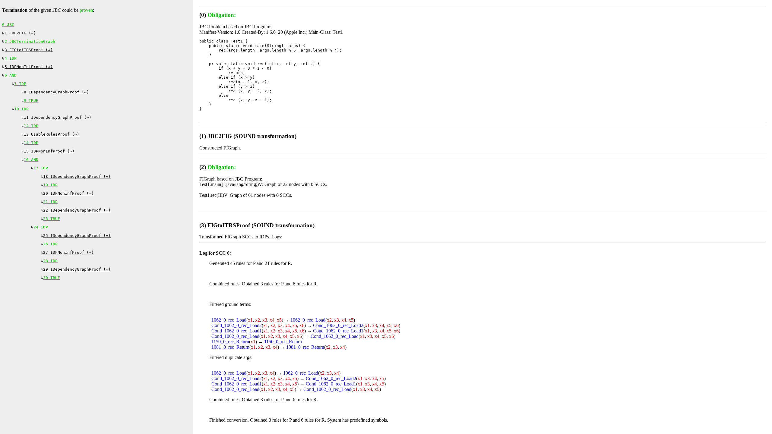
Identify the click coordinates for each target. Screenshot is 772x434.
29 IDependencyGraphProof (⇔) (77, 269)
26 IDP (50, 244)
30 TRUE (51, 277)
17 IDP (40, 168)
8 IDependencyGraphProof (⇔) (56, 92)
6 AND (11, 75)
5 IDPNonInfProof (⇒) (29, 66)
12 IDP (31, 126)
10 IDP (21, 109)
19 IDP (50, 185)
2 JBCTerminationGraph (30, 41)
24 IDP (40, 227)
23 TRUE (51, 218)
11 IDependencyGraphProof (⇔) (57, 117)
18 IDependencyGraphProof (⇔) (77, 176)
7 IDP (20, 83)
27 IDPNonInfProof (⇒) (68, 252)
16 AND (31, 159)
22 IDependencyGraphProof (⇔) (77, 210)
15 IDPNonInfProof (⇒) (49, 151)
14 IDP (31, 142)
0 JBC (8, 24)
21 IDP (50, 202)
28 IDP (50, 261)
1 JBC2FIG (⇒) (20, 33)
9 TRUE (31, 100)
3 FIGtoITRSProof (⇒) (29, 50)
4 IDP (11, 58)
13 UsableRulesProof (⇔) (51, 134)
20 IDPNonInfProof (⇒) (68, 193)
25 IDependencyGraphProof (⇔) (77, 235)
